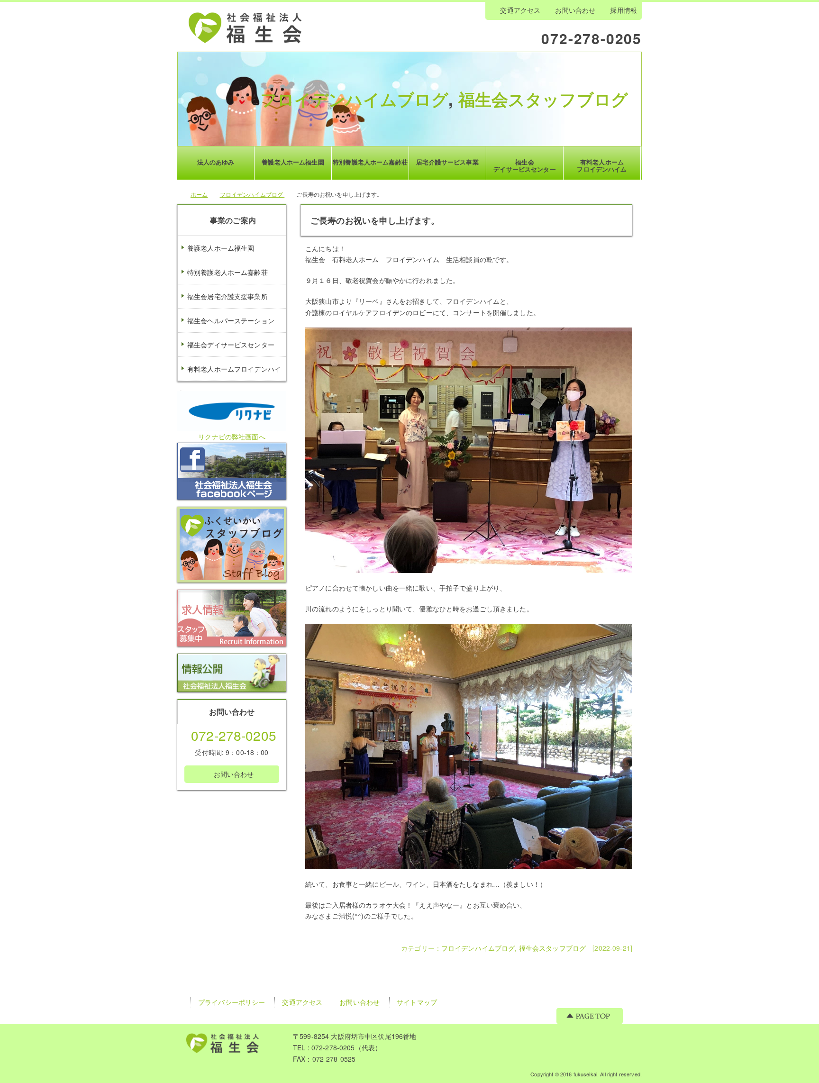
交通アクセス (520, 10)
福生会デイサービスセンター (230, 344)
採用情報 (623, 10)
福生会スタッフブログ (543, 99)
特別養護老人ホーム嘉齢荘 (227, 272)
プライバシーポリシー (231, 1002)
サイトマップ (417, 1002)
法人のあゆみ (216, 161)
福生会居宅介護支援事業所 (227, 296)
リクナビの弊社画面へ (231, 436)
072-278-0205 (591, 37)
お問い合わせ (575, 10)
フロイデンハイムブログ (354, 99)
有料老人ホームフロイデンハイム (229, 380)
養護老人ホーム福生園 (220, 248)
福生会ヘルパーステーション (230, 320)
